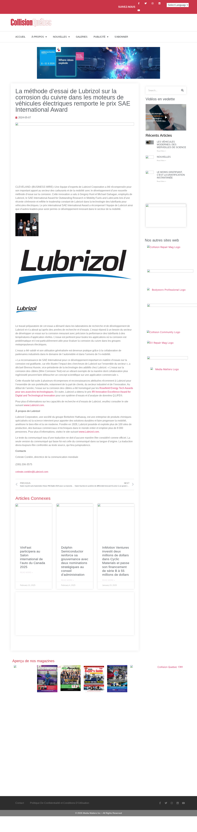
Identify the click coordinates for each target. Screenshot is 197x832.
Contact (19, 803)
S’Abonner (121, 36)
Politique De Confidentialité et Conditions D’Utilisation (59, 803)
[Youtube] (138, 10)
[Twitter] (145, 3)
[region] (166, 117)
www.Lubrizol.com (34, 405)
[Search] (182, 90)
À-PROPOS (38, 36)
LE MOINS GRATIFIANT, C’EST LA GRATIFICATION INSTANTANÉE (171, 175)
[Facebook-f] (138, 3)
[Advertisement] (74, 613)
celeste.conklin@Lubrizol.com (31, 471)
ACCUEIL (20, 36)
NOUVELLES (60, 36)
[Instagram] (152, 3)
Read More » (26, 572)
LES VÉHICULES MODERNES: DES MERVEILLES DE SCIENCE (171, 144)
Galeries (81, 36)
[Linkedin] (159, 3)
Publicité (99, 36)
